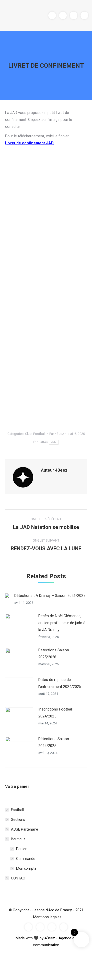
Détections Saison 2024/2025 (53, 742)
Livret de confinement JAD (29, 143)
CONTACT (19, 878)
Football (39, 434)
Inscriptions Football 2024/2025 (55, 712)
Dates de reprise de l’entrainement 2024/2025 (59, 683)
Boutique (18, 839)
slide (54, 442)
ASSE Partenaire (24, 829)
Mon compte (26, 868)
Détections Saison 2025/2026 (53, 653)
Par (56, 434)
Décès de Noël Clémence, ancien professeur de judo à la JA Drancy (61, 623)
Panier (21, 849)
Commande (25, 859)
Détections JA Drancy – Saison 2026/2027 (49, 595)
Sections (18, 819)
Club (28, 434)
